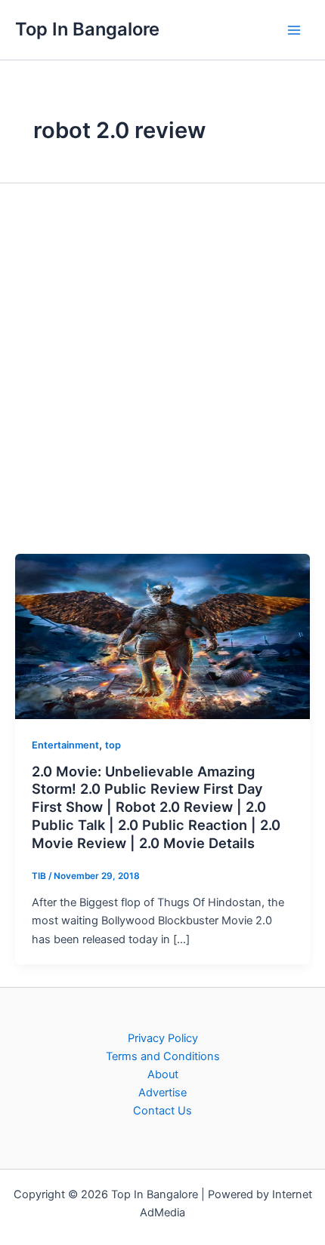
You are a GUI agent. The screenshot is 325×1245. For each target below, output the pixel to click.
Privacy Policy (163, 1038)
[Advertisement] (162, 367)
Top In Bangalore (87, 29)
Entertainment (65, 745)
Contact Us (162, 1110)
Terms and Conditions (163, 1056)
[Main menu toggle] (294, 30)
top (113, 745)
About (162, 1074)
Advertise (162, 1092)
